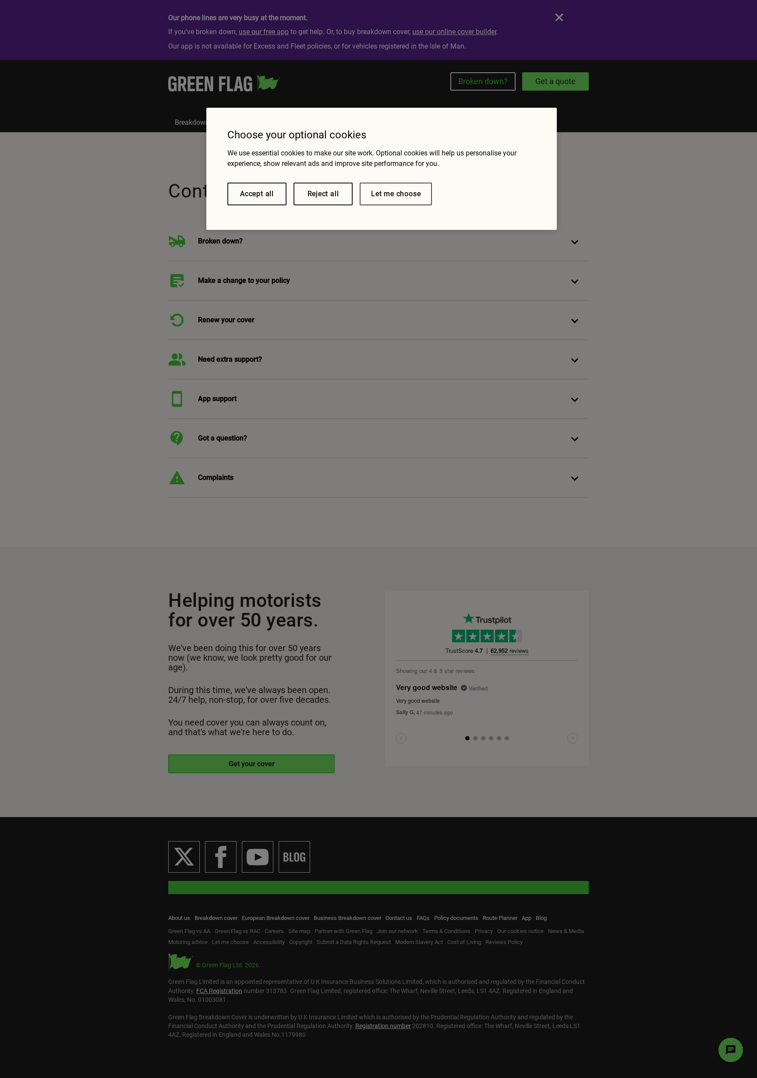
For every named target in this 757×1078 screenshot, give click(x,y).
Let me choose (396, 194)
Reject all (323, 194)
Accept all (257, 194)
